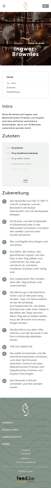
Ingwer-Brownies (36, 43)
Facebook (25, 454)
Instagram (25, 450)
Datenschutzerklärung (26, 462)
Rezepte (18, 43)
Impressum (25, 458)
